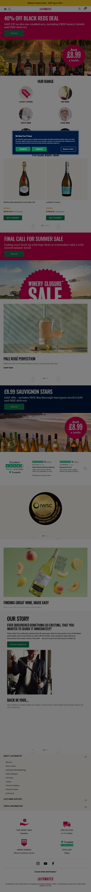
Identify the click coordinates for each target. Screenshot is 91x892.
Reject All (39, 149)
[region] (45, 143)
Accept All (23, 149)
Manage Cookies (68, 149)
